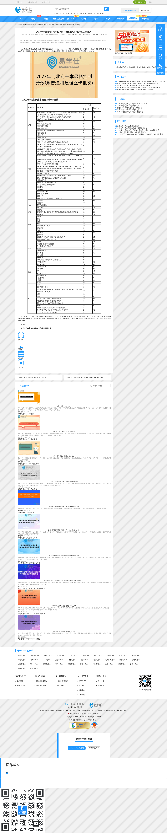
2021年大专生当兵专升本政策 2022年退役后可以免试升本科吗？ (139, 87)
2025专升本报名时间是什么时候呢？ (64, 431)
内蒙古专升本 (35, 655)
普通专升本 (70, 34)
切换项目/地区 (145, 10)
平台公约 (96, 714)
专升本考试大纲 (144, 67)
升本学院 (145, 19)
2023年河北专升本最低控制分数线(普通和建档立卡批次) (63, 25)
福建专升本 (136, 655)
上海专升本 (122, 664)
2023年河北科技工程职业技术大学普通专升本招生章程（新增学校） (64, 580)
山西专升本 (34, 660)
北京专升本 (109, 664)
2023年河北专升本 (89, 34)
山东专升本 (91, 13)
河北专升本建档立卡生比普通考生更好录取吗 (64, 481)
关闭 (7, 773)
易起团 (34, 19)
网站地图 (82, 686)
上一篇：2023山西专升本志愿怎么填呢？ (31, 377)
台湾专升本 (34, 668)
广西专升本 (72, 660)
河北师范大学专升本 (25, 614)
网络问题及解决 (41, 681)
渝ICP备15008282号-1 (73, 710)
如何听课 (20, 681)
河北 (43, 25)
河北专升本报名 (23, 538)
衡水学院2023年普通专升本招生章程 (64, 631)
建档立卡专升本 (79, 34)
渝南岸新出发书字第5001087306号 (52, 710)
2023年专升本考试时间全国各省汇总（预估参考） (134, 85)
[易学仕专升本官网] (24, 12)
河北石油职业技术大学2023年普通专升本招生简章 (64, 555)
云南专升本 (57, 13)
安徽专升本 (59, 660)
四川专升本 (83, 13)
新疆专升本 (22, 655)
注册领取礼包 (140, 2)
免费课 (83, 19)
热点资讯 (20, 487)
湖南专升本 (22, 664)
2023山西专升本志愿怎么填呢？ (128, 126)
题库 (96, 19)
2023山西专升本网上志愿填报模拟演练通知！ (133, 128)
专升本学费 (30, 414)
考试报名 (20, 437)
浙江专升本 (59, 664)
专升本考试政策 (132, 67)
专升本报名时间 (31, 439)
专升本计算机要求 (32, 464)
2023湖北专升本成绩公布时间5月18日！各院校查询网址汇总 (138, 130)
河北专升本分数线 (101, 34)
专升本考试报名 (156, 67)
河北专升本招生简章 (25, 563)
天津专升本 (72, 664)
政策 (19, 561)
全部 (46, 19)
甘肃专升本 (22, 660)
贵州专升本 (74, 13)
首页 (21, 19)
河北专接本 (34, 664)
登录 (150, 2)
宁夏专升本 (97, 660)
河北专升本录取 (31, 489)
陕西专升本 (111, 655)
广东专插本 (47, 660)
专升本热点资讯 (121, 67)
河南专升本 (100, 13)
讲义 (108, 19)
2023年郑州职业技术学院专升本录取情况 (131, 132)
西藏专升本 (22, 668)
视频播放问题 (41, 686)
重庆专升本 (66, 13)
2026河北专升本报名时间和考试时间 (130, 112)
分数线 (39, 25)
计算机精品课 (58, 19)
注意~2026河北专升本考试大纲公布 (129, 108)
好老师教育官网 (32, 2)
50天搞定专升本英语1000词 (123, 53)
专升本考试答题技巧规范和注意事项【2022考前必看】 (136, 89)
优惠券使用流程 (63, 681)
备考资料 (20, 412)
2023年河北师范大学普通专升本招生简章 (64, 606)
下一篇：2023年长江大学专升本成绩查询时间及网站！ (85, 377)
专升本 (120, 62)
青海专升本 (134, 664)
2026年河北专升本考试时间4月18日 (129, 110)
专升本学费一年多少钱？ (64, 406)
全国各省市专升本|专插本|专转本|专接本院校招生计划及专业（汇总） (141, 81)
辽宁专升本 (84, 664)
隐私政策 (101, 686)
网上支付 (60, 686)
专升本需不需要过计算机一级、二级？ (64, 456)
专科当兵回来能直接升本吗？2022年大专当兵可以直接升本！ (138, 83)
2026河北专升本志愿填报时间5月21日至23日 (132, 104)
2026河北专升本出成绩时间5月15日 (129, 106)
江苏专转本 (47, 664)
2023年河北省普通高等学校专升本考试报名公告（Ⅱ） (64, 530)
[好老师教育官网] (83, 707)
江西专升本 (86, 655)
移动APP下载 (46, 2)
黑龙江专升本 (110, 660)
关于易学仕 (18, 2)
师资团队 (120, 19)
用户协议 (101, 681)
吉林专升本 (97, 664)
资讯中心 (82, 690)
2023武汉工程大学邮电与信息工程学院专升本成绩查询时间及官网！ (141, 134)
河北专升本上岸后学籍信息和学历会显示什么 (37, 328)
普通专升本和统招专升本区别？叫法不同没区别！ (64, 506)
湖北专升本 (136, 660)
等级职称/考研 (94, 748)
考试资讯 (133, 18)
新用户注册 (21, 686)
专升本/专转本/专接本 (76, 748)
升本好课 (71, 19)
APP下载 (82, 695)
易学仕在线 (25, 25)
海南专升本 (48, 655)
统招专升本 (30, 512)
